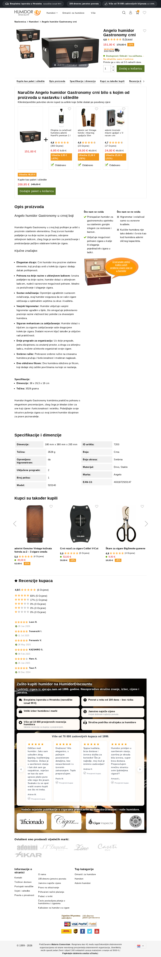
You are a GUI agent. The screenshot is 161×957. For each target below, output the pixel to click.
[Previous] (17, 81)
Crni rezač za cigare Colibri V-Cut (79, 548)
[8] (91, 142)
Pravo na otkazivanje (48, 887)
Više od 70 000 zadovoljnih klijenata (132, 4)
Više (93, 13)
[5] (120, 39)
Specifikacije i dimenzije (83, 81)
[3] (114, 39)
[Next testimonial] (140, 769)
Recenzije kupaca (138, 81)
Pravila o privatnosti (24, 895)
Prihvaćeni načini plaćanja (51, 892)
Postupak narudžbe (23, 886)
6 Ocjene (127, 39)
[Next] (144, 81)
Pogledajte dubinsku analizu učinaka (79, 953)
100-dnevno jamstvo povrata (84, 4)
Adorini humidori (83, 883)
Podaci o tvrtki (45, 896)
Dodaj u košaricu (130, 68)
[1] (108, 39)
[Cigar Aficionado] (32, 821)
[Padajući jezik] (140, 945)
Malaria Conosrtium (60, 944)
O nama (42, 874)
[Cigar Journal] (66, 821)
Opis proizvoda (57, 81)
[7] (117, 142)
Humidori (79, 879)
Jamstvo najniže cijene (101, 711)
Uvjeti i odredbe (22, 891)
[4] (117, 39)
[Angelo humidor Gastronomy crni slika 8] (28, 52)
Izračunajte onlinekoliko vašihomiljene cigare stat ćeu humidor (121, 266)
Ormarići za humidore (85, 874)
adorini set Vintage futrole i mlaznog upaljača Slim (87, 133)
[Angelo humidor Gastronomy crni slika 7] (28, 35)
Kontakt (18, 877)
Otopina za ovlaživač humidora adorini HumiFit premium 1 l (61, 133)
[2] (111, 39)
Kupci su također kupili (112, 81)
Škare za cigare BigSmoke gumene (125, 548)
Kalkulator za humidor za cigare (53, 908)
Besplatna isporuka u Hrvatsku (35, 4)
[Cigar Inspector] (101, 821)
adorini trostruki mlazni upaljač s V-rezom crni (114, 133)
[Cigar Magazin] (135, 821)
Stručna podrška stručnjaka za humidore (112, 722)
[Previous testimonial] (21, 769)
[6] (89, 142)
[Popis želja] (144, 14)
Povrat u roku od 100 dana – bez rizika (110, 699)
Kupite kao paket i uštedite (31, 81)
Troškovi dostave (22, 882)
